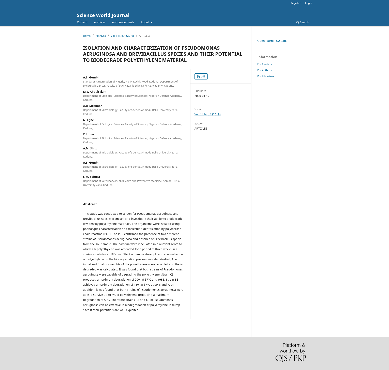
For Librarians (265, 76)
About (145, 22)
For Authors (264, 70)
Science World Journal (103, 15)
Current (82, 22)
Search (304, 22)
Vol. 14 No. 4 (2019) (122, 36)
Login (308, 3)
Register (295, 3)
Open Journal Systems (272, 41)
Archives (100, 22)
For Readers (264, 64)
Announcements (123, 22)
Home (87, 36)
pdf (202, 76)
